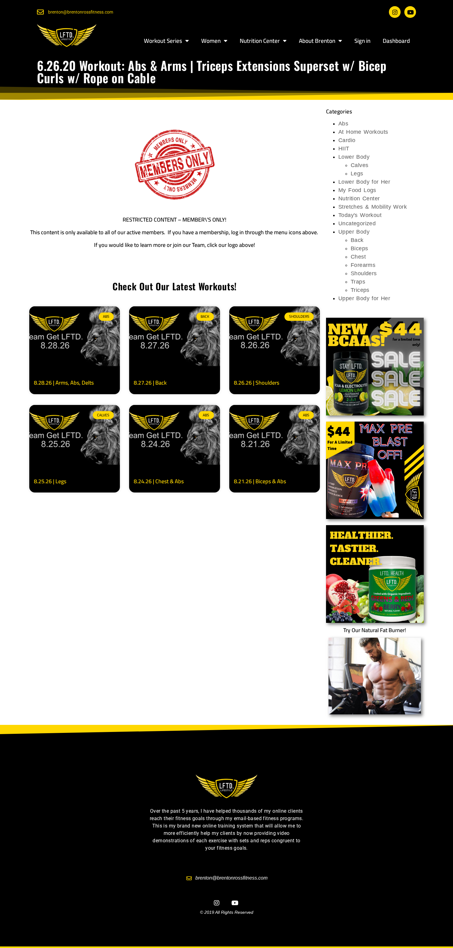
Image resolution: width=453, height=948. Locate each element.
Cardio (346, 140)
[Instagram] (395, 12)
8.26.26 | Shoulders (256, 383)
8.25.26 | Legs (50, 481)
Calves (359, 165)
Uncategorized (357, 223)
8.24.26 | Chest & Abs (159, 481)
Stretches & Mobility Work (372, 207)
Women (211, 40)
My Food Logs (357, 190)
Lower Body (353, 157)
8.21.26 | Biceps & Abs (260, 481)
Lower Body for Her (364, 182)
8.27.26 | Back (150, 383)
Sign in (362, 40)
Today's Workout (360, 215)
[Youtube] (410, 12)
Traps (358, 282)
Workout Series (163, 40)
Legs (357, 173)
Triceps (360, 290)
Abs (343, 124)
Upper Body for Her (364, 298)
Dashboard (396, 40)
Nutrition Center (260, 40)
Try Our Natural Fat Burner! (374, 630)
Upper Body (353, 232)
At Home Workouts (363, 132)
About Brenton (317, 40)
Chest (358, 257)
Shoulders (364, 273)
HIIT (343, 148)
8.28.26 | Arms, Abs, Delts (64, 383)
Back (357, 240)
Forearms (363, 265)
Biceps (359, 248)
